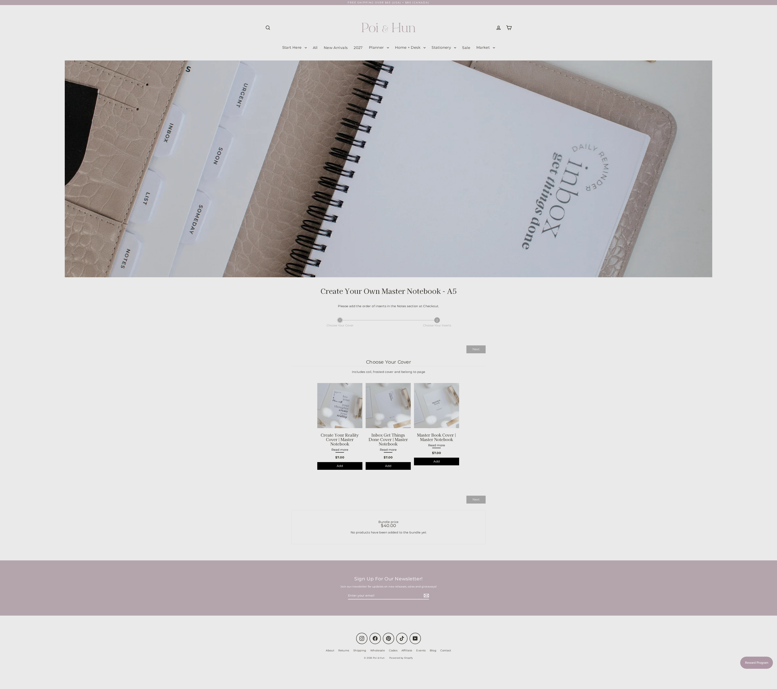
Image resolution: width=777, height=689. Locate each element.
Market (483, 47)
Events (421, 650)
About (330, 650)
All (315, 47)
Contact (445, 650)
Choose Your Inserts (437, 325)
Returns (343, 650)
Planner (377, 47)
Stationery (442, 47)
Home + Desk (408, 47)
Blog (433, 650)
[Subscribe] (425, 595)
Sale (466, 47)
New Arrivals (336, 47)
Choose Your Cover (340, 325)
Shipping (359, 650)
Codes (393, 650)
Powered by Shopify (401, 657)
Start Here (292, 47)
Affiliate (406, 650)
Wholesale (377, 650)
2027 (358, 47)
